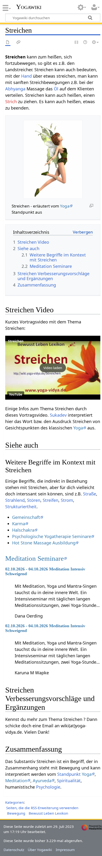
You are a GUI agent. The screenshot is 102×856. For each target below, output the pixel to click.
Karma (18, 523)
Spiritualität (69, 780)
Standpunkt (69, 774)
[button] (52, 368)
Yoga (65, 206)
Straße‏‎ (89, 494)
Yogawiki (29, 7)
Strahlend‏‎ (15, 500)
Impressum (65, 849)
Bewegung (16, 813)
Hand (26, 76)
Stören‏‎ (33, 500)
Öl (56, 89)
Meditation (16, 780)
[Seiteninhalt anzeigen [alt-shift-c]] (7, 42)
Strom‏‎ (67, 500)
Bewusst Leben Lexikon (48, 813)
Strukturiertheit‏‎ (21, 506)
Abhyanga (15, 89)
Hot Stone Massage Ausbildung (43, 543)
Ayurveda (42, 780)
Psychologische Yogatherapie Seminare (51, 536)
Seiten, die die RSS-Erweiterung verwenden (42, 807)
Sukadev (58, 415)
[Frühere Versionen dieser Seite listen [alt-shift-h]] (85, 42)
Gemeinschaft (26, 517)
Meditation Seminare (34, 558)
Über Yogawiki (40, 849)
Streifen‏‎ (50, 500)
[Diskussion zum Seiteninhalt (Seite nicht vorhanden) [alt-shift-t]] (18, 42)
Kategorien (14, 802)
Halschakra (23, 530)
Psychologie (48, 787)
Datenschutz (14, 849)
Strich (11, 101)
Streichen (15, 341)
